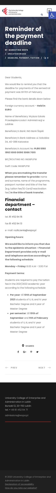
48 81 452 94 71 (19, 409)
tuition (34, 58)
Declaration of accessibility (19, 484)
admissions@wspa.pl (16, 415)
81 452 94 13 (15, 223)
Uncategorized (17, 53)
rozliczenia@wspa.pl (24, 230)
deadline (13, 58)
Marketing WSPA (18, 50)
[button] (52, 15)
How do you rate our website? (21, 487)
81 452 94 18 (15, 216)
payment (24, 58)
